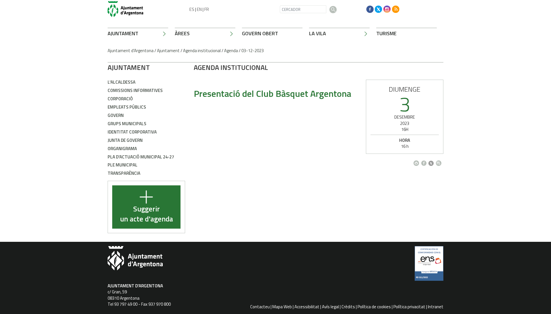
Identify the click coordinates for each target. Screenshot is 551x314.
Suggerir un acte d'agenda (146, 214)
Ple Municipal (122, 165)
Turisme (386, 33)
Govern (116, 115)
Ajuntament (123, 33)
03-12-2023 (252, 50)
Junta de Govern (125, 140)
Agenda (231, 50)
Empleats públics (127, 107)
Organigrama (122, 148)
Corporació (120, 98)
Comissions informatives (135, 90)
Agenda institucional (202, 50)
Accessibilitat (306, 306)
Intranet (435, 306)
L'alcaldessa (121, 82)
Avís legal (330, 306)
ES (191, 9)
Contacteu (260, 306)
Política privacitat (409, 306)
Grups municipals (127, 123)
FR (206, 9)
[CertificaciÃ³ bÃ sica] (429, 265)
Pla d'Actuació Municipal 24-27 (141, 157)
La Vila (317, 33)
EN (199, 9)
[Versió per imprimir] (417, 161)
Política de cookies (374, 306)
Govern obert (260, 33)
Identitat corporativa (132, 132)
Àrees (182, 33)
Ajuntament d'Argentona (131, 50)
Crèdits (348, 306)
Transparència (124, 173)
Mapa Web (282, 306)
